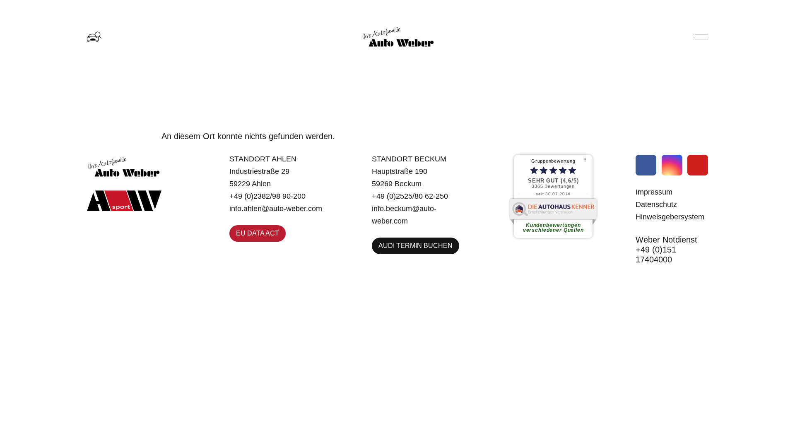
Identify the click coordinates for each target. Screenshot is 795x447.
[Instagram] (672, 165)
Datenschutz (656, 204)
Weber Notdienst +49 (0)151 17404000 (666, 249)
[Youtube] (697, 165)
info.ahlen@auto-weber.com (275, 208)
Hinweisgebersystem (670, 217)
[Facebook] (646, 165)
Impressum (654, 192)
